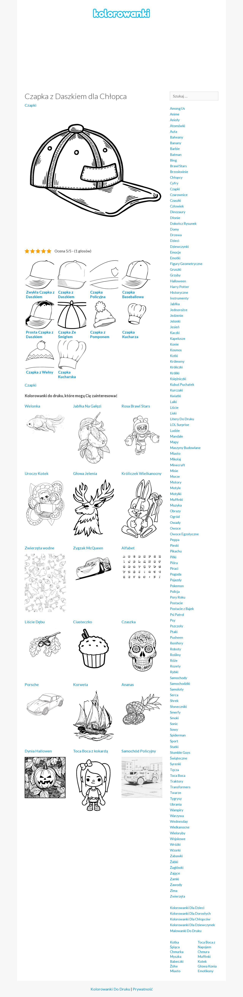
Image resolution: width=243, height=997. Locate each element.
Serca (174, 695)
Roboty (175, 649)
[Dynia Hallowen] (45, 795)
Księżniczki (178, 379)
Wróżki (175, 844)
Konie (174, 344)
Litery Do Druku (182, 419)
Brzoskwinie (179, 172)
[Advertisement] (121, 55)
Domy (174, 229)
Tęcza (174, 770)
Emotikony (205, 971)
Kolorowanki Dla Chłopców (190, 919)
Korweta (80, 684)
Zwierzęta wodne (39, 548)
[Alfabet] (142, 577)
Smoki (174, 718)
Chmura (203, 952)
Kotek (202, 961)
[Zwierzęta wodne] (45, 609)
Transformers (180, 787)
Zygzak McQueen (88, 548)
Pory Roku (177, 597)
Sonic (174, 724)
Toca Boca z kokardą (90, 751)
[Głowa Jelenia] (93, 534)
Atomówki (177, 126)
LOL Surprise (179, 424)
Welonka (32, 406)
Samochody (178, 678)
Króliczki (176, 367)
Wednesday (179, 821)
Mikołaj (175, 459)
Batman (175, 154)
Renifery (176, 643)
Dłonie (175, 218)
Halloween (178, 281)
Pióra (174, 563)
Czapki (30, 105)
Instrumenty (179, 298)
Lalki (173, 402)
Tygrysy (176, 798)
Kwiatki (175, 396)
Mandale (176, 436)
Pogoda (175, 574)
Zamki (174, 879)
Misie (174, 471)
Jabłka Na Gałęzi (87, 406)
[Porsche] (45, 715)
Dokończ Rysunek (183, 223)
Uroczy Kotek (36, 473)
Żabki (174, 862)
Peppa (174, 540)
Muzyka (176, 505)
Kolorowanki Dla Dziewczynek (192, 925)
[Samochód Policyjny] (142, 795)
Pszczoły (176, 626)
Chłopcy (176, 177)
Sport (174, 741)
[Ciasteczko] (93, 666)
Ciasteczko (82, 621)
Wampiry (176, 810)
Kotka (174, 942)
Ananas (128, 684)
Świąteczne (178, 758)
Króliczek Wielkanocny (141, 473)
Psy (172, 620)
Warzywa (177, 816)
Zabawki (176, 856)
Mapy (174, 442)
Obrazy (175, 511)
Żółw (174, 966)
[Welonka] (45, 432)
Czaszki (175, 200)
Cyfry (174, 183)
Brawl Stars (178, 166)
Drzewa (176, 235)
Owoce (175, 528)
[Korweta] (93, 738)
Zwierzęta (177, 896)
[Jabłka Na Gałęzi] (93, 460)
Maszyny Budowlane (185, 448)
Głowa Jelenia (85, 473)
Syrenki (175, 764)
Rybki (174, 672)
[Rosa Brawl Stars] (142, 455)
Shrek (174, 701)
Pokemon (177, 586)
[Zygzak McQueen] (93, 580)
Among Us (177, 108)
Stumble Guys (180, 752)
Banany (175, 143)
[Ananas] (142, 725)
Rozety (175, 666)
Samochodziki (180, 683)
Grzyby (175, 275)
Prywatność (143, 989)
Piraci (174, 568)
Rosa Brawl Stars (136, 406)
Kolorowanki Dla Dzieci (187, 908)
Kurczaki (176, 390)
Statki (174, 747)
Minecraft (177, 465)
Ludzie (175, 430)
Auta (173, 131)
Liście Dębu (35, 621)
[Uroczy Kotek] (45, 525)
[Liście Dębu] (45, 659)
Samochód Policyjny (139, 751)
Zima (173, 890)
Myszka (175, 956)
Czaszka (129, 621)
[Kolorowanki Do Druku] (121, 13)
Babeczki (176, 961)
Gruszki (175, 269)
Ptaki (174, 632)
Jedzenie (176, 315)
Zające (175, 873)
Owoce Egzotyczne (184, 534)
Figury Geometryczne (186, 264)
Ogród (175, 517)
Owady (175, 522)
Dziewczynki (179, 246)
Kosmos (176, 350)
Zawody (176, 885)
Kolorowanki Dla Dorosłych (190, 913)
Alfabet (128, 548)
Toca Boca (177, 775)
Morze (175, 476)
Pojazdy (175, 580)
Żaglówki (176, 867)
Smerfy (175, 712)
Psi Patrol (177, 614)
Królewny (177, 361)
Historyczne (179, 292)
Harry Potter (179, 287)
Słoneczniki (178, 706)
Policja (175, 591)
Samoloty (177, 689)
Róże (174, 660)
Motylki (175, 494)
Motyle (175, 488)
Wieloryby (177, 833)
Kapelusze (177, 338)
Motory (175, 482)
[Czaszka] (142, 672)
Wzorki (175, 850)
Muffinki (176, 499)
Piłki (173, 557)
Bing (173, 160)
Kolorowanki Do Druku (110, 989)
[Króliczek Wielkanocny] (142, 535)
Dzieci (174, 240)
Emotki (175, 258)
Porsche (32, 684)
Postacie (176, 603)
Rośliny (175, 655)
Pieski (174, 545)
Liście (174, 407)
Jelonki (175, 321)
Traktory (176, 781)
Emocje (175, 252)
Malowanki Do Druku (185, 931)
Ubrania (175, 804)
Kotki (174, 356)
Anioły (175, 120)
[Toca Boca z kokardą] (93, 812)
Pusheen (176, 637)
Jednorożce (178, 310)
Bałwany (176, 137)
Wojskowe (177, 839)
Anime (174, 114)
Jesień (174, 327)
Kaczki (175, 332)
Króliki (174, 373)
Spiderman (178, 735)
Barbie (175, 148)
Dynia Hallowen (38, 751)
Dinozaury (177, 212)
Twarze (175, 793)
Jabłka (175, 304)
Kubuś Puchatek (182, 384)
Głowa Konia (207, 966)
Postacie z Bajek (182, 609)
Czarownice (179, 195)
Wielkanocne (179, 827)
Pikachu (176, 551)
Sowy (174, 729)
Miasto (175, 453)
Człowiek (177, 206)
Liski (173, 413)
